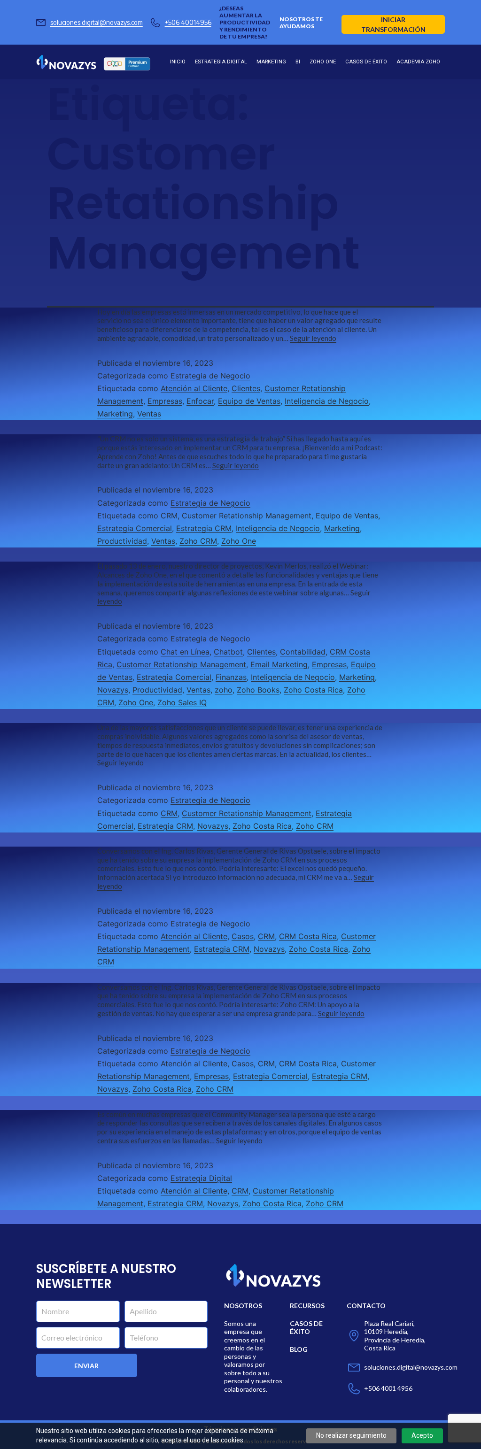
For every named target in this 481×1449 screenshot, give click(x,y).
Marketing (115, 413)
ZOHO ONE (323, 62)
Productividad (122, 541)
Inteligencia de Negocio (327, 401)
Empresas (164, 401)
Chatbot (228, 651)
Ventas (149, 413)
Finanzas (231, 677)
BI (297, 62)
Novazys (112, 689)
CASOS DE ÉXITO (366, 62)
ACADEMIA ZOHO (418, 62)
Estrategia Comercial (134, 528)
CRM (169, 515)
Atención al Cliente (194, 388)
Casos (243, 936)
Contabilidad (303, 651)
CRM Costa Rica (308, 936)
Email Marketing (279, 664)
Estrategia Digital (201, 1178)
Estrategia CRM (204, 528)
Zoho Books (258, 689)
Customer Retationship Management (246, 515)
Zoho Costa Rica (313, 689)
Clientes (246, 388)
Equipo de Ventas (249, 401)
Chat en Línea (185, 651)
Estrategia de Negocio (210, 375)
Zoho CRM (198, 541)
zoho (224, 689)
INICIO (178, 62)
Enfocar (200, 401)
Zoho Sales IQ (182, 702)
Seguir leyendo (313, 338)
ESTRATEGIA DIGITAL (221, 62)
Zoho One (238, 541)
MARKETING (271, 62)
